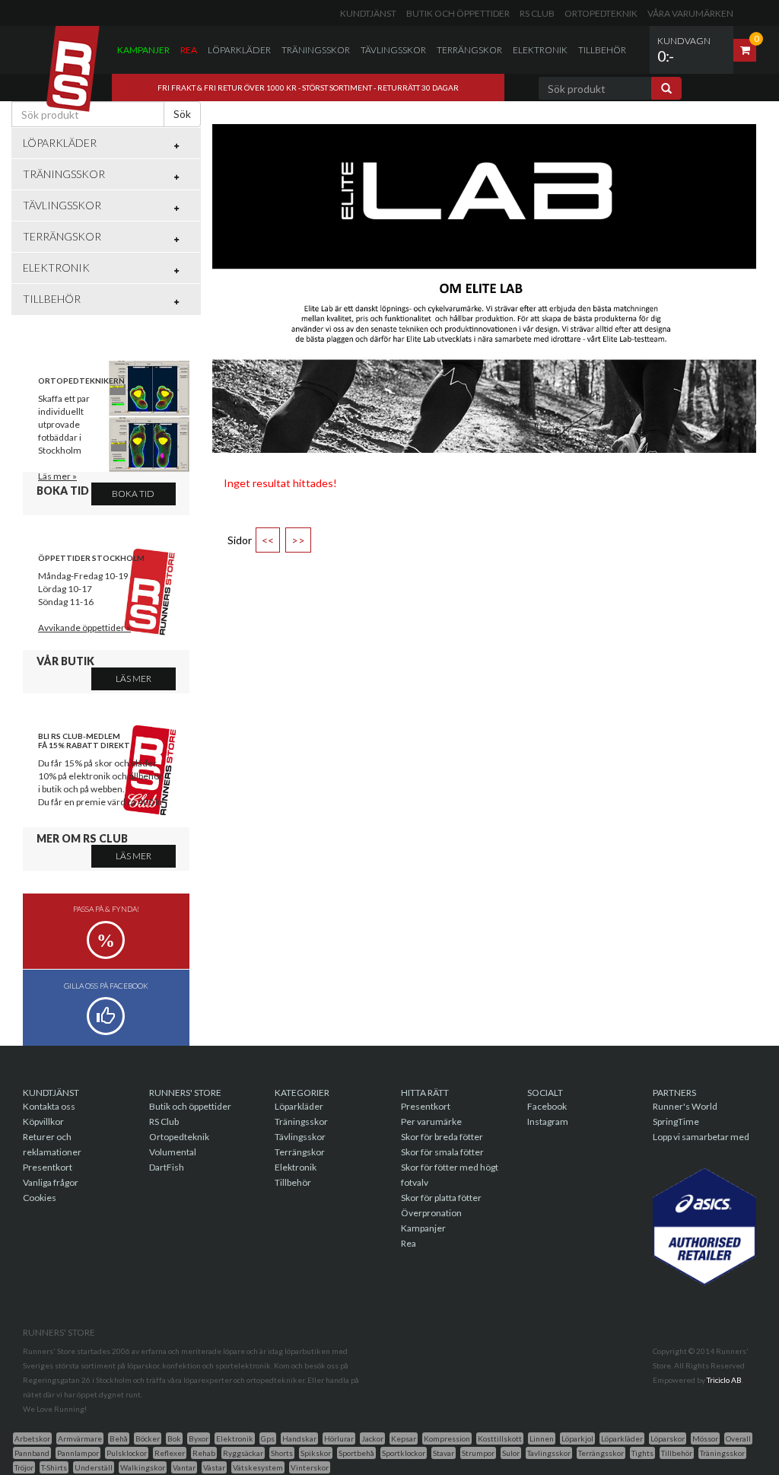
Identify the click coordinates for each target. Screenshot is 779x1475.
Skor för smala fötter (442, 1152)
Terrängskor (469, 50)
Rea (188, 50)
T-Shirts (54, 1467)
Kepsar (403, 1438)
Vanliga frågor (50, 1182)
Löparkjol (577, 1438)
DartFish (166, 1167)
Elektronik (540, 50)
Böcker (147, 1438)
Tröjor (23, 1467)
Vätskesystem (258, 1467)
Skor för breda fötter (442, 1136)
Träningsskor (315, 50)
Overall (738, 1438)
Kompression (447, 1438)
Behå (119, 1438)
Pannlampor (78, 1452)
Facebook (547, 1106)
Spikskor (315, 1452)
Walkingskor (142, 1467)
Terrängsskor (601, 1452)
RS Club (537, 13)
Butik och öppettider (458, 13)
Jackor (372, 1438)
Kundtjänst (368, 13)
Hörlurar (339, 1438)
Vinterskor (310, 1467)
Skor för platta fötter (441, 1197)
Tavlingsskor (549, 1452)
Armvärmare (80, 1438)
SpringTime (676, 1121)
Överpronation (431, 1213)
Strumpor (478, 1452)
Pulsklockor (127, 1452)
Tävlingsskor (393, 50)
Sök (182, 113)
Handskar (299, 1438)
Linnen (541, 1438)
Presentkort (47, 1167)
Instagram (547, 1121)
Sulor (511, 1452)
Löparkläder (239, 50)
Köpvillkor (43, 1121)
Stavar (443, 1452)
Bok (174, 1438)
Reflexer (169, 1452)
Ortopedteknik (601, 13)
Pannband (31, 1452)
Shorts (282, 1452)
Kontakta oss (49, 1106)
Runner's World (685, 1106)
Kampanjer (143, 50)
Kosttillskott (500, 1438)
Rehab (203, 1452)
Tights (642, 1452)
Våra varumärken (690, 13)
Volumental (172, 1152)
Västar (214, 1467)
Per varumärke (431, 1121)
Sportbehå (356, 1452)
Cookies (39, 1197)
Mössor (705, 1438)
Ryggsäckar (243, 1452)
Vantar (184, 1467)
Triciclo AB (724, 1379)
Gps (268, 1438)
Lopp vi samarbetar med (701, 1136)
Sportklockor (403, 1452)
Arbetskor (32, 1438)
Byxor (198, 1438)
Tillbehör (602, 50)
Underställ (94, 1467)
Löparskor (667, 1438)
